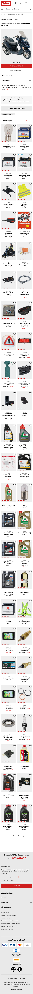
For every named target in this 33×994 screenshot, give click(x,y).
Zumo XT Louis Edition (8, 678)
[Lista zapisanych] (26, 3)
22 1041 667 (19, 858)
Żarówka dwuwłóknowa (9, 146)
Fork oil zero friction (24, 592)
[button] (30, 9)
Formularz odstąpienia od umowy (10, 923)
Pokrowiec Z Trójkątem (8, 354)
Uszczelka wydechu (24, 707)
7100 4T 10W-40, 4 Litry (8, 795)
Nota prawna (5, 912)
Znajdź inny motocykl (15, 70)
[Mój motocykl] (21, 3)
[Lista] (30, 121)
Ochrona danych (5, 918)
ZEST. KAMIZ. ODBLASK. (24, 621)
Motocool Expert (25, 766)
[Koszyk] (30, 3)
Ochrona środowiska (7, 929)
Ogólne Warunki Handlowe (8, 915)
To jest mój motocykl (16, 66)
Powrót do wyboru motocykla (10, 19)
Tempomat (24, 413)
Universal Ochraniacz (8, 264)
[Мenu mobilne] (2, 9)
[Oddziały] (16, 3)
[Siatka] (27, 120)
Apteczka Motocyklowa (24, 264)
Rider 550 (8, 649)
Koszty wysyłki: (6, 984)
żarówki (24, 505)
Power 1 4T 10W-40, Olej (8, 505)
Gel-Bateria (8, 621)
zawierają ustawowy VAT (18, 982)
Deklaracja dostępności (7, 926)
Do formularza (26, 101)
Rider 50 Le (8, 707)
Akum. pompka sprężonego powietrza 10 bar (8, 415)
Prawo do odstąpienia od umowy (10, 921)
